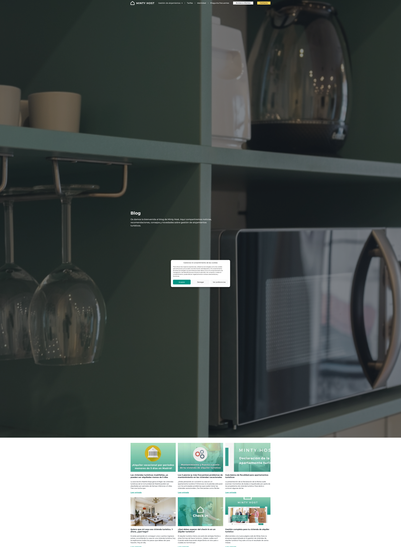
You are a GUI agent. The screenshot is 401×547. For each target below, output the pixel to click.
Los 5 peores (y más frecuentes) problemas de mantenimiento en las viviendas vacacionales (200, 476)
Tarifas (190, 3)
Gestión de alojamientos (169, 3)
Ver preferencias (219, 282)
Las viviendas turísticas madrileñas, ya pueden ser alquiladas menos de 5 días (149, 476)
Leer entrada (136, 492)
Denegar (200, 282)
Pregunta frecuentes (219, 3)
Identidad (201, 3)
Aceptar (182, 282)
